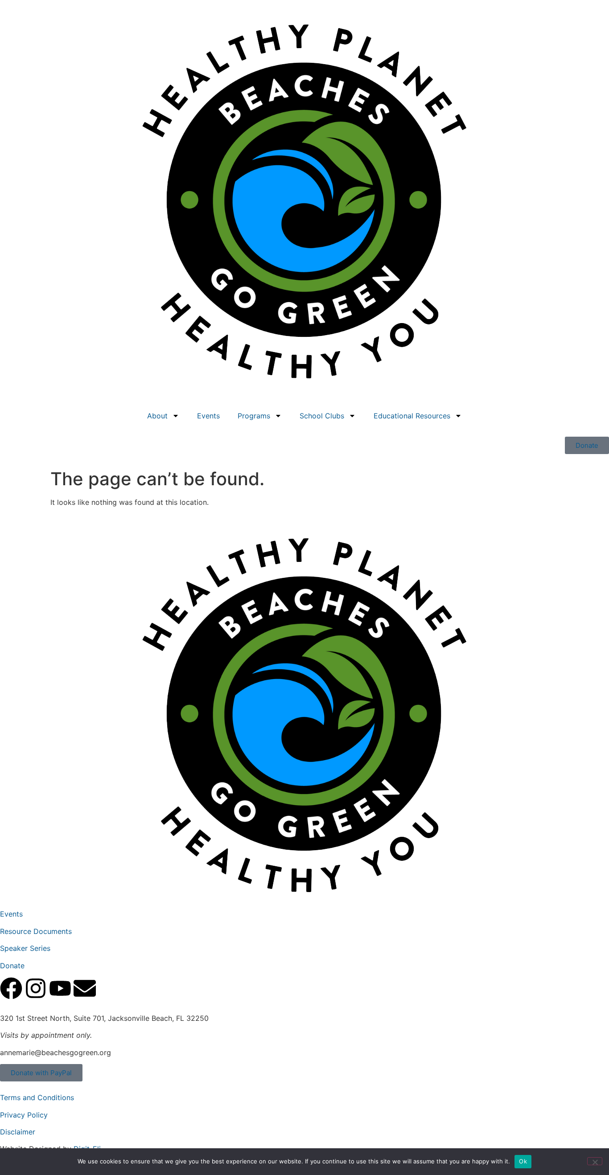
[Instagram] (36, 988)
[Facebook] (11, 988)
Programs (254, 415)
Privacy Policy (24, 1114)
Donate (12, 965)
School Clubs (322, 415)
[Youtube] (60, 988)
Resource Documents (36, 931)
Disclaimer (17, 1131)
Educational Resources (412, 415)
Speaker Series (25, 948)
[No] (594, 1161)
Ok (523, 1161)
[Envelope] (85, 988)
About (157, 415)
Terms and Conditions (37, 1097)
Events (208, 415)
